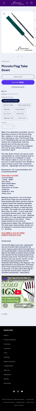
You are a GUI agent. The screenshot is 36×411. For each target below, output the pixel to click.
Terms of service (19, 405)
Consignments (8, 366)
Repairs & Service (9, 361)
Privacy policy (30, 399)
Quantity (4, 122)
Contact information (9, 402)
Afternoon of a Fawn (11, 100)
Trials (5, 353)
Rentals (6, 379)
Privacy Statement (10, 339)
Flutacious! (10, 399)
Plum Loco (22, 118)
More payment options (18, 87)
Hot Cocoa (7, 114)
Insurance (7, 348)
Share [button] (5, 314)
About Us (7, 370)
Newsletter (7, 374)
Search (6, 335)
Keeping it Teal (9, 118)
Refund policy (30, 402)
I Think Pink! (20, 114)
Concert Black (20, 109)
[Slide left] (14, 57)
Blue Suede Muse (24, 105)
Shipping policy (20, 402)
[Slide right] (22, 57)
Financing (7, 344)
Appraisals (7, 383)
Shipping (3, 93)
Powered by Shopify (18, 399)
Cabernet (7, 109)
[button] (4, 3)
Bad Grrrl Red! (8, 105)
